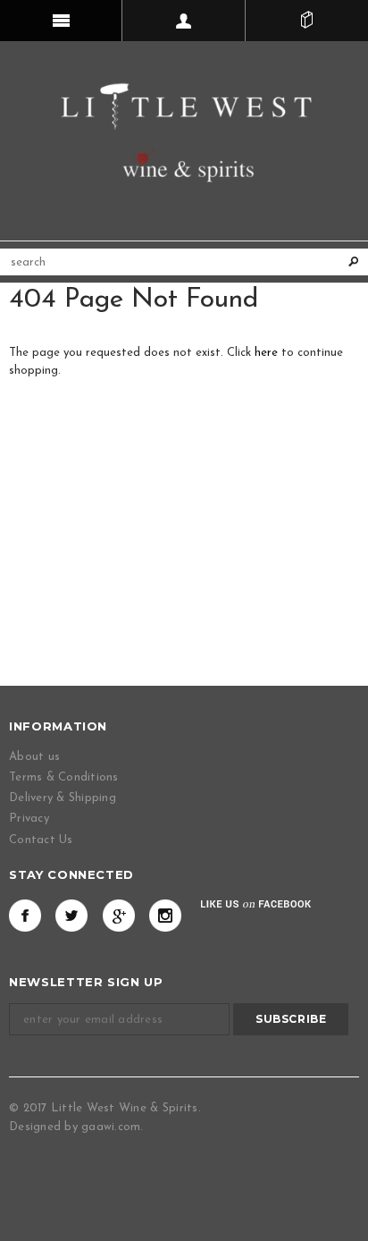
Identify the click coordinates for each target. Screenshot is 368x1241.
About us (34, 757)
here (266, 353)
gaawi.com (110, 1127)
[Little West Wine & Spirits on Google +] (119, 915)
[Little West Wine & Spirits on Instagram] (165, 915)
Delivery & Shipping (62, 798)
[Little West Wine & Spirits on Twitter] (71, 915)
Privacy (29, 818)
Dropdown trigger (183, 20)
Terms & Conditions (64, 777)
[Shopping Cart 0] (307, 20)
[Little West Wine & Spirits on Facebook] (25, 915)
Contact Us (41, 840)
